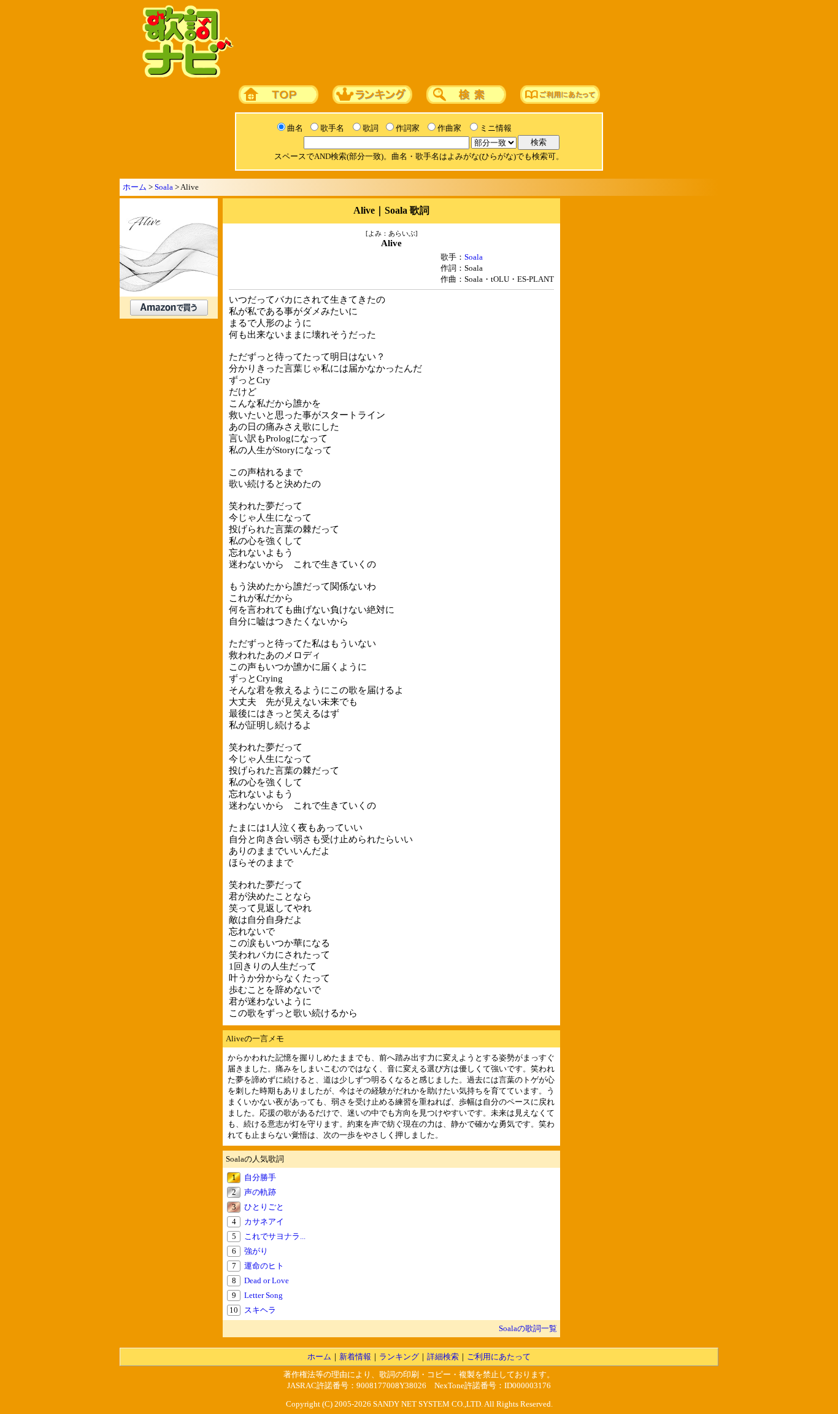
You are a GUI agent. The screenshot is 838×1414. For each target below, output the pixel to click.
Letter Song (263, 1295)
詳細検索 (443, 1356)
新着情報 (355, 1356)
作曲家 (449, 128)
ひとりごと (264, 1206)
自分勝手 (260, 1177)
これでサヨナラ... (275, 1236)
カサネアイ (264, 1221)
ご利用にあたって (499, 1356)
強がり (256, 1251)
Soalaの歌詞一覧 (528, 1328)
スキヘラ (260, 1310)
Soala (164, 187)
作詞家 (408, 128)
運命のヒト (264, 1265)
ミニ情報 (496, 128)
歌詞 (371, 128)
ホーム (135, 187)
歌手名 (332, 128)
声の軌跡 (260, 1192)
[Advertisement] (472, 42)
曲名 (295, 128)
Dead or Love (266, 1280)
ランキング (399, 1356)
